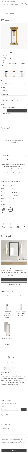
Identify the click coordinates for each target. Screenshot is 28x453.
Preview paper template (14, 284)
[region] (14, 444)
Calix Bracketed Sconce (7, 339)
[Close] (26, 437)
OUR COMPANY (5, 428)
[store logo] (11, 4)
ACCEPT (14, 450)
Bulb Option (4, 94)
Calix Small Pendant (7, 312)
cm (13, 52)
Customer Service (6, 420)
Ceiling (7, 8)
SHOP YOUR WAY (5, 424)
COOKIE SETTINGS (14, 447)
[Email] (14, 409)
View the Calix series (17, 15)
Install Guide (10, 227)
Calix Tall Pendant (20, 311)
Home (2, 8)
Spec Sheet (3, 227)
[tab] (14, 155)
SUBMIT (23, 409)
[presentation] (2, 73)
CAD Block (17, 227)
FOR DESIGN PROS (6, 433)
